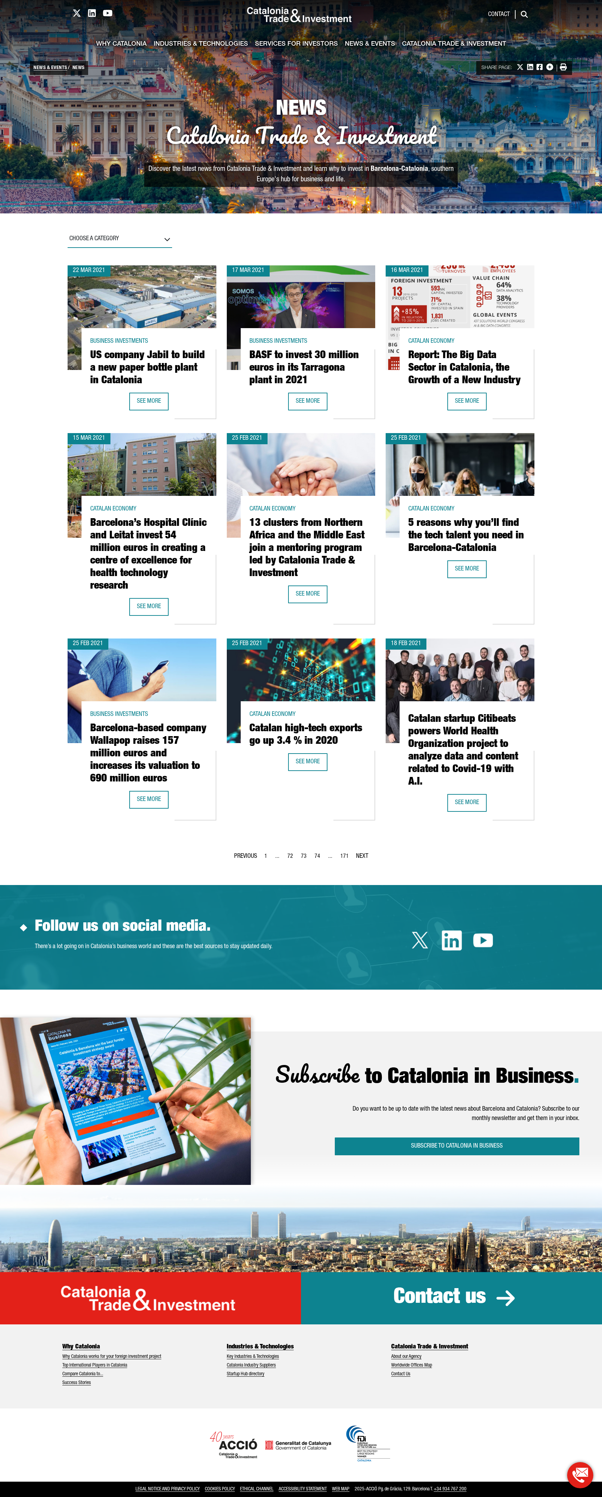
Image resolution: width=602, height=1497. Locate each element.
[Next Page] (362, 855)
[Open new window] (580, 1475)
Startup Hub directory (245, 1374)
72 (292, 858)
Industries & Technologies (201, 44)
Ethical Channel (256, 1489)
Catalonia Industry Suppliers (251, 1365)
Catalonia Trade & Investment (454, 44)
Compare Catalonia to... (82, 1374)
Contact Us (400, 1374)
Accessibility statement (303, 1489)
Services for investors (296, 44)
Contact (499, 15)
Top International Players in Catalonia (94, 1365)
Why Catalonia (121, 44)
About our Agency (406, 1356)
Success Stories (76, 1383)
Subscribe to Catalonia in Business (457, 1146)
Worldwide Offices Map (411, 1365)
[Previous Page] (246, 855)
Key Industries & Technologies (253, 1356)
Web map (340, 1489)
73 (306, 858)
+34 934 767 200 (450, 1489)
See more (153, 403)
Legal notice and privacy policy (168, 1489)
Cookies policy (220, 1489)
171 (346, 858)
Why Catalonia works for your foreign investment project (111, 1356)
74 (319, 858)
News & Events (370, 44)
